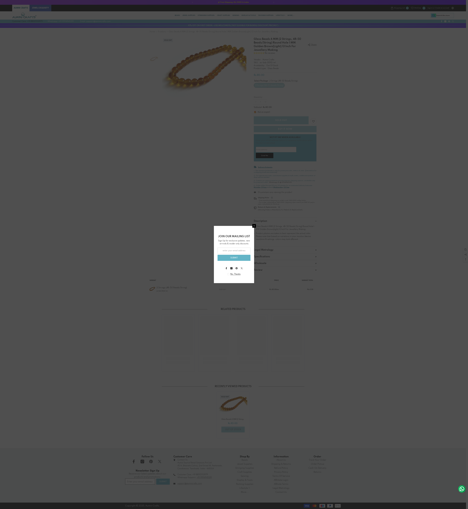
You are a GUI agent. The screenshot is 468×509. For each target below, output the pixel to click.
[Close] (254, 226)
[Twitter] (241, 268)
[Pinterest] (236, 268)
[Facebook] (226, 268)
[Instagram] (231, 268)
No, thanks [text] (235, 274)
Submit (234, 258)
